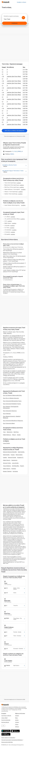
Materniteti (9, 432)
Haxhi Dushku (21, 452)
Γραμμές (17, 715)
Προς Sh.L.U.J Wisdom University (11, 398)
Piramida (13, 468)
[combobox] (14, 16)
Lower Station (6, 443)
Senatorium (14, 460)
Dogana (12, 454)
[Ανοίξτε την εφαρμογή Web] (5, 734)
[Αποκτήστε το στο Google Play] (5, 731)
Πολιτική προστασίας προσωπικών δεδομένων (12, 739)
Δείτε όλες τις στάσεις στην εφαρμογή (14, 130)
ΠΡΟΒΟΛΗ (19, 182)
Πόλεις (16, 724)
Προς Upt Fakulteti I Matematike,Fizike (12, 395)
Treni (4, 432)
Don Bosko (15, 471)
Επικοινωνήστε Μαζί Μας (7, 742)
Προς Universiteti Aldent (9, 423)
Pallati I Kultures (7, 434)
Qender (19, 434)
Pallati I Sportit (6, 460)
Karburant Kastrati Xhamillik (10, 452)
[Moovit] (5, 2)
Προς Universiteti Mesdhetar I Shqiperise (13, 420)
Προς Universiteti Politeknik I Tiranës (12, 403)
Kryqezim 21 (20, 457)
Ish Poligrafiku (15, 465)
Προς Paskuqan (7, 413)
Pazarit (22, 465)
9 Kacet (14, 434)
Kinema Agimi (19, 454)
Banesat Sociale (12, 457)
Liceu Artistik (15, 463)
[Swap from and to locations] (23, 17)
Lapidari (5, 457)
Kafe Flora (16, 432)
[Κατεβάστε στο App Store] (15, 731)
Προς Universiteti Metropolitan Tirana (12, 401)
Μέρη (16, 717)
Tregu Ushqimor (7, 465)
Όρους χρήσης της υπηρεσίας (8, 737)
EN (3, 725)
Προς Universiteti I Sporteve (10, 410)
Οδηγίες (17, 726)
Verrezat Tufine (7, 463)
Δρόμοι (17, 720)
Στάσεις (17, 722)
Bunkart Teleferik (7, 471)
